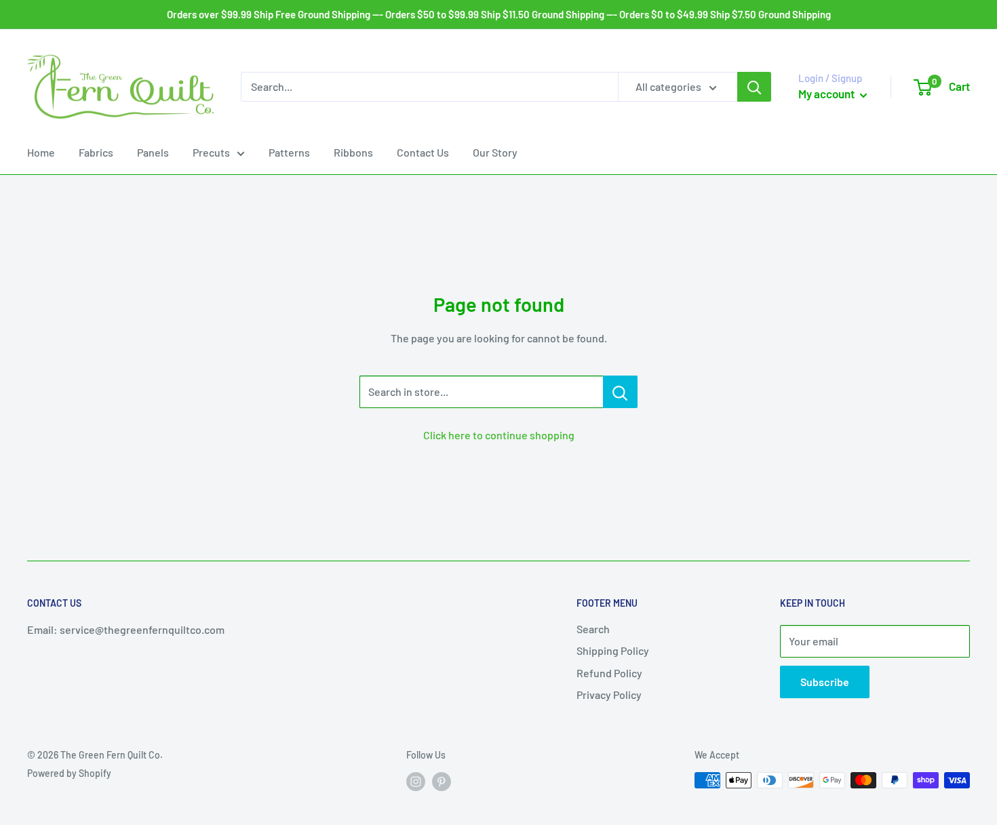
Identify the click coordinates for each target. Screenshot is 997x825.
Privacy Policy (609, 694)
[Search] (754, 87)
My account (827, 93)
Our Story (495, 152)
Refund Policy (609, 672)
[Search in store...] (620, 392)
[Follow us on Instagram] (415, 781)
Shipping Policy (612, 650)
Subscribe (824, 681)
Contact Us (423, 152)
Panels (153, 152)
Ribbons (353, 152)
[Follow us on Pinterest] (441, 781)
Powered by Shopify (69, 773)
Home (41, 152)
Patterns (289, 152)
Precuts (211, 152)
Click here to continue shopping (498, 434)
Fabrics (96, 152)
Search (593, 628)
